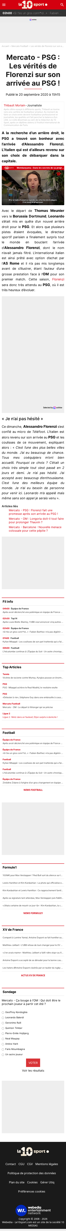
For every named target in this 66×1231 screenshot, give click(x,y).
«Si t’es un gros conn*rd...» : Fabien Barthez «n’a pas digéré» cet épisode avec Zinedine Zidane (34, 13)
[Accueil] (33, 5)
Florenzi (58, 279)
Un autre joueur (14, 1054)
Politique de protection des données (32, 1173)
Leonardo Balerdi (14, 1017)
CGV (30, 1164)
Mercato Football (19, 46)
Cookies (32, 1182)
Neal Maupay (12, 1038)
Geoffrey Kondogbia (16, 1012)
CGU (21, 1164)
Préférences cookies (31, 1191)
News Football (33, 789)
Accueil (5, 46)
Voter (33, 1063)
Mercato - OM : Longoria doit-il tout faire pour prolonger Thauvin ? (36, 520)
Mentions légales (46, 1164)
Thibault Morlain (14, 105)
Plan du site (16, 1182)
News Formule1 (33, 913)
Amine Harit (11, 1043)
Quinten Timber (13, 1028)
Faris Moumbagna (15, 1049)
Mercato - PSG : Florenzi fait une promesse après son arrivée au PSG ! (33, 511)
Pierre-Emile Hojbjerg (17, 1033)
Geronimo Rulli (13, 1022)
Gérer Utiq (47, 1182)
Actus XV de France (33, 975)
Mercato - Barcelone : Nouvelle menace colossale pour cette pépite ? (35, 528)
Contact (10, 1164)
